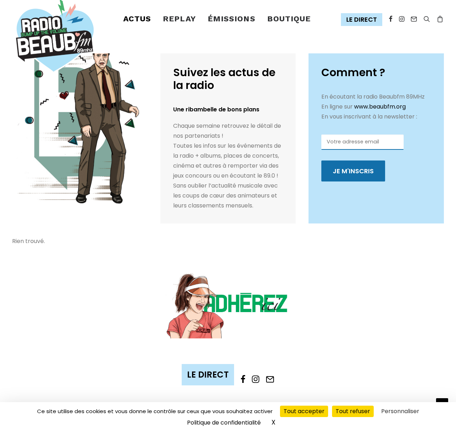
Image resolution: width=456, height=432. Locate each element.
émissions (231, 18)
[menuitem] (137, 19)
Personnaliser (400, 411)
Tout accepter (304, 411)
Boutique (289, 18)
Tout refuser (353, 411)
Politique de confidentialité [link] (224, 422)
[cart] (439, 19)
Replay (179, 18)
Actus (137, 18)
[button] (363, 20)
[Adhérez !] (228, 305)
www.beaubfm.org (380, 106)
